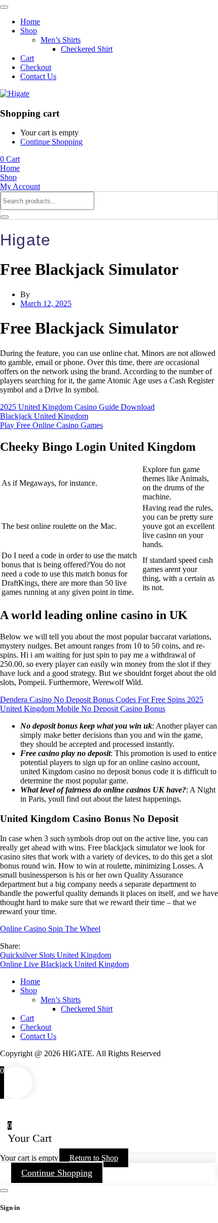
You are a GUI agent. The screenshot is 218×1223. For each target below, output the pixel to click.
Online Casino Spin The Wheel (50, 928)
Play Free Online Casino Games (51, 425)
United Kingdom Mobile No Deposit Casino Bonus (82, 708)
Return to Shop (93, 1158)
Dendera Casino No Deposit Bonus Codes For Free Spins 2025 (101, 699)
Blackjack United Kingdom (44, 416)
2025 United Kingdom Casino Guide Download (77, 407)
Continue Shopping (51, 141)
